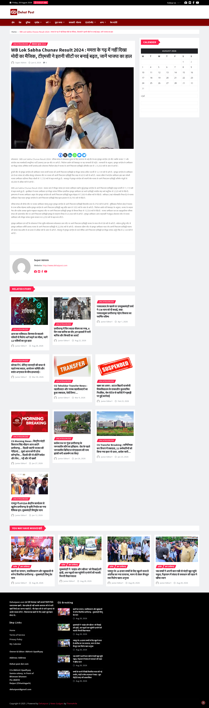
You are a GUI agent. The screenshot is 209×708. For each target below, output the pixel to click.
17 (143, 77)
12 (159, 72)
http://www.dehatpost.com (55, 265)
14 (175, 72)
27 (167, 83)
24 (143, 83)
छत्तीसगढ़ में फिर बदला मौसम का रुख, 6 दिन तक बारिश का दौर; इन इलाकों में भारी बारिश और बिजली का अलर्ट (72, 332)
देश (20, 22)
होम (13, 22)
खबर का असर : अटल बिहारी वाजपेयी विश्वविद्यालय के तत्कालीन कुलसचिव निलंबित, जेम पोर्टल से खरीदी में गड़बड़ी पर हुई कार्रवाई (114, 391)
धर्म (47, 22)
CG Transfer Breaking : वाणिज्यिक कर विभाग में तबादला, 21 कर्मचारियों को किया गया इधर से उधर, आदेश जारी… (115, 448)
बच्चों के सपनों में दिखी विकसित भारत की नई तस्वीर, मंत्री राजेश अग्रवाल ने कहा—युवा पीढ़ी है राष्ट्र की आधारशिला (87, 674)
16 (192, 72)
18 (151, 77)
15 (184, 72)
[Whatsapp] (75, 155)
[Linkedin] (70, 155)
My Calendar (15, 644)
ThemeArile (72, 703)
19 (159, 77)
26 (159, 83)
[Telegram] (84, 155)
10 (143, 72)
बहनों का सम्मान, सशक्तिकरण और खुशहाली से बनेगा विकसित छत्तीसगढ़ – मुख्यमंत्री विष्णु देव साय (32, 574)
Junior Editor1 (21, 346)
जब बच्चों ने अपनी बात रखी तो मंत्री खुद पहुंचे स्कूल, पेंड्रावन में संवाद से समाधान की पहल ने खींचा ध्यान (176, 574)
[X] (65, 155)
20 (167, 77)
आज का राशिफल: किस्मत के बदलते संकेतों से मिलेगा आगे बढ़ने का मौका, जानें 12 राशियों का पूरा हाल (29, 337)
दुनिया (28, 22)
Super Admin (20, 62)
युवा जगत (59, 22)
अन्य (102, 22)
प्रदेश (37, 22)
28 (175, 83)
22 (184, 77)
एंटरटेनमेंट (89, 22)
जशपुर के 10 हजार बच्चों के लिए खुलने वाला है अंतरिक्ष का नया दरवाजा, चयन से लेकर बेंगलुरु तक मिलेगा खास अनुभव (128, 574)
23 (192, 77)
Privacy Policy (16, 639)
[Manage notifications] (203, 703)
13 (167, 72)
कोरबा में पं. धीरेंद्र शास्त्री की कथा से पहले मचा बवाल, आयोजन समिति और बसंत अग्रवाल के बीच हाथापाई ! (28, 368)
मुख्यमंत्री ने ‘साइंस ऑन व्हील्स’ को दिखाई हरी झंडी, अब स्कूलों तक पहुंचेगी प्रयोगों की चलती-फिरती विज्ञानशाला (80, 573)
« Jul (143, 96)
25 (151, 83)
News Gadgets (56, 703)
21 (175, 77)
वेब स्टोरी (113, 22)
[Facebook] (60, 155)
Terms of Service (17, 635)
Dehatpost (43, 703)
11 (151, 72)
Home (14, 32)
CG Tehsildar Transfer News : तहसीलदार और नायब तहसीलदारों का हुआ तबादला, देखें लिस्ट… (71, 389)
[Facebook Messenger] (79, 155)
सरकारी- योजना (75, 22)
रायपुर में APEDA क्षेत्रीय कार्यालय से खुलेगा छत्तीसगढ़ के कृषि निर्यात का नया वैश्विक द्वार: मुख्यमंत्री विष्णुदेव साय (28, 507)
